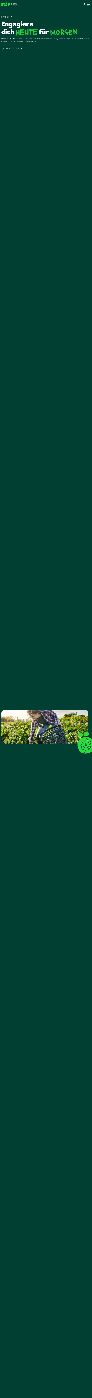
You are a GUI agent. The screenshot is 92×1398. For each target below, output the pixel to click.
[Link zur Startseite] (11, 4)
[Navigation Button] (89, 4)
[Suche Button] (84, 4)
